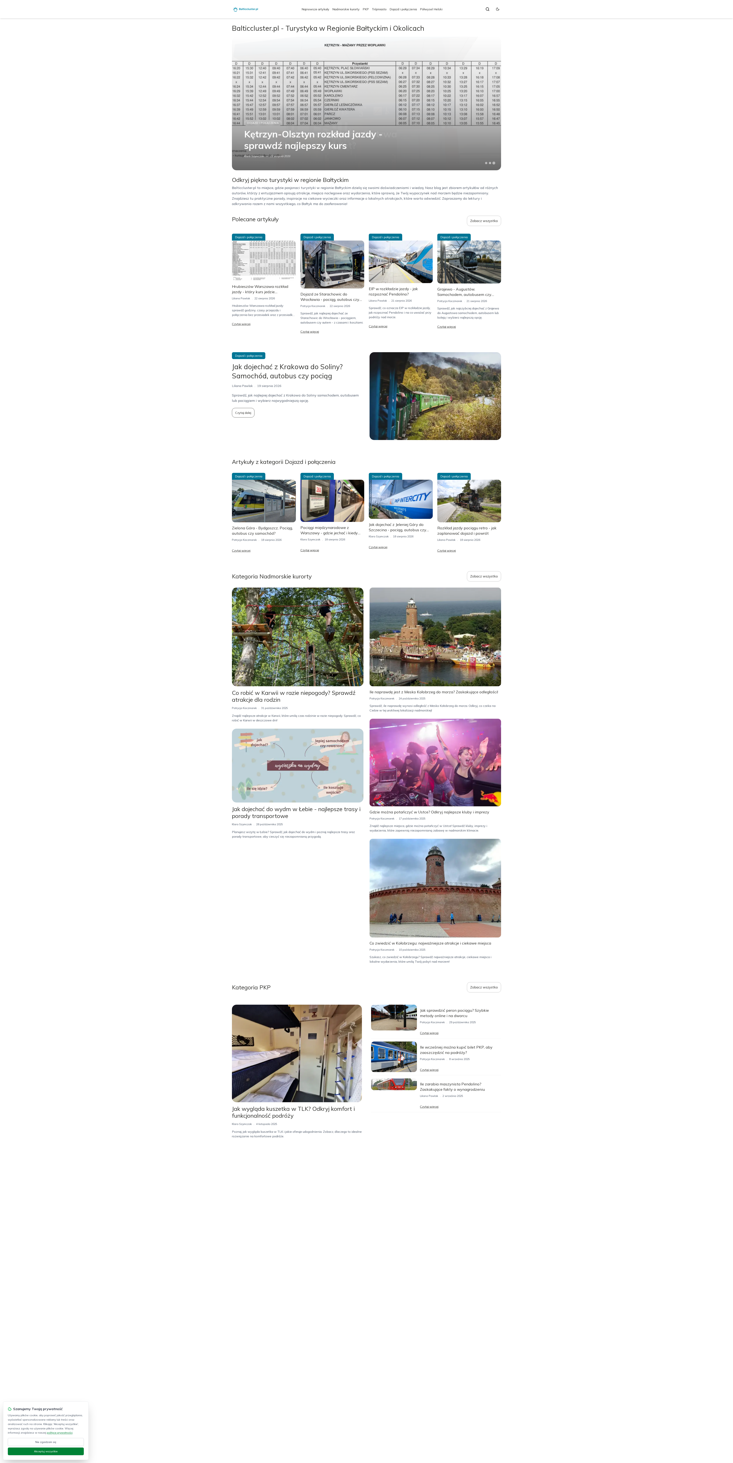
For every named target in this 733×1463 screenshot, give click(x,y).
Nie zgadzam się (45, 1442)
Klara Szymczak (254, 156)
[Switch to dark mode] (497, 9)
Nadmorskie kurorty (346, 9)
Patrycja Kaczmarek (312, 306)
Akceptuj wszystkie (46, 1451)
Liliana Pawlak (241, 298)
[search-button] (487, 9)
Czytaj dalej (243, 413)
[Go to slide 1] (486, 163)
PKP (366, 9)
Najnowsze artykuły (315, 9)
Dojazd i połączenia (403, 9)
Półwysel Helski (431, 9)
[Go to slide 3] (493, 163)
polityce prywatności (60, 1432)
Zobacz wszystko (484, 221)
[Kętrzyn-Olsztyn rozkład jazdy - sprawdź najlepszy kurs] (366, 103)
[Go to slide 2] (490, 163)
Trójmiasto (379, 9)
